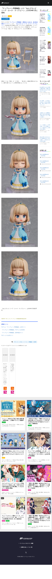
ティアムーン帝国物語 (28, 341)
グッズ (10, 16)
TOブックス (16, 341)
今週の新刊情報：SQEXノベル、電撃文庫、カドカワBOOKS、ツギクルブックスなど (43, 30)
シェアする (5, 18)
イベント (3, 422)
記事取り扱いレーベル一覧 (26, 547)
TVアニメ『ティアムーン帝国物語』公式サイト (13, 327)
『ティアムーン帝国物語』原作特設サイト (12, 332)
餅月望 (35, 341)
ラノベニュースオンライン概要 (26, 543)
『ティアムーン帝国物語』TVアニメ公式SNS (13, 330)
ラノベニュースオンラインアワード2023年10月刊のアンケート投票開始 (43, 72)
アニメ (29, 457)
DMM (6, 392)
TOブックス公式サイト (7, 335)
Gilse (21, 341)
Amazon (6, 388)
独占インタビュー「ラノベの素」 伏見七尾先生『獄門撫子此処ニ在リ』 (43, 59)
